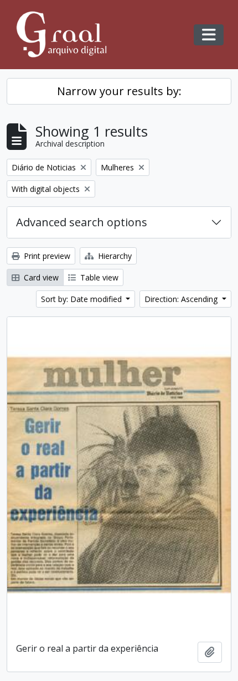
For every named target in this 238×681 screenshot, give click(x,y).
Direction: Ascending (182, 299)
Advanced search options (81, 222)
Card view (40, 277)
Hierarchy (114, 256)
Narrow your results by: (119, 91)
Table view (98, 277)
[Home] (66, 34)
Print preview (46, 256)
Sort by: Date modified (82, 299)
